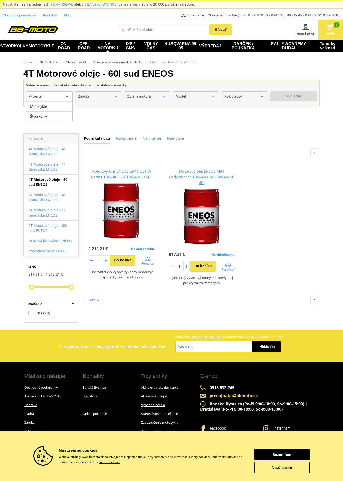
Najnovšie (175, 138)
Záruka (29, 422)
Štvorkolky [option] (38, 116)
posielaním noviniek (207, 336)
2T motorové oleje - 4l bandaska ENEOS (47, 197)
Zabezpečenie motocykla (159, 422)
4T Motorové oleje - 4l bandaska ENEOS (47, 151)
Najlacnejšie (126, 138)
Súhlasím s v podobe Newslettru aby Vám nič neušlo (229, 336)
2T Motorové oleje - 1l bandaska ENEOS (47, 213)
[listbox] (49, 111)
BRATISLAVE (63, 4)
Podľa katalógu (97, 138)
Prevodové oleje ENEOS (48, 251)
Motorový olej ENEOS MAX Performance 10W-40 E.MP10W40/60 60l (201, 177)
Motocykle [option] (38, 106)
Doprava (30, 405)
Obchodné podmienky (19, 15)
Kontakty (50, 15)
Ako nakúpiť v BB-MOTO (42, 396)
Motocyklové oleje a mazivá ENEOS (117, 62)
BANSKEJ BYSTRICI (102, 4)
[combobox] (49, 96)
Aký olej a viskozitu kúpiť (159, 387)
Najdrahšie (152, 138)
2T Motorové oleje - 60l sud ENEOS (48, 228)
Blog (67, 15)
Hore (92, 300)
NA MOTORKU (50, 62)
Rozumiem (282, 454)
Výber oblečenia (153, 405)
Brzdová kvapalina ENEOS (50, 240)
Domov (28, 62)
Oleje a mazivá (76, 62)
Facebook (217, 428)
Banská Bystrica (94, 387)
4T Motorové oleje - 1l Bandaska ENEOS (47, 167)
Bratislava (90, 396)
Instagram (281, 428)
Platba (29, 413)
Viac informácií (109, 462)
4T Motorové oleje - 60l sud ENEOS (48, 182)
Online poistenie (95, 413)
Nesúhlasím (282, 467)
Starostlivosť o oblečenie (159, 413)
